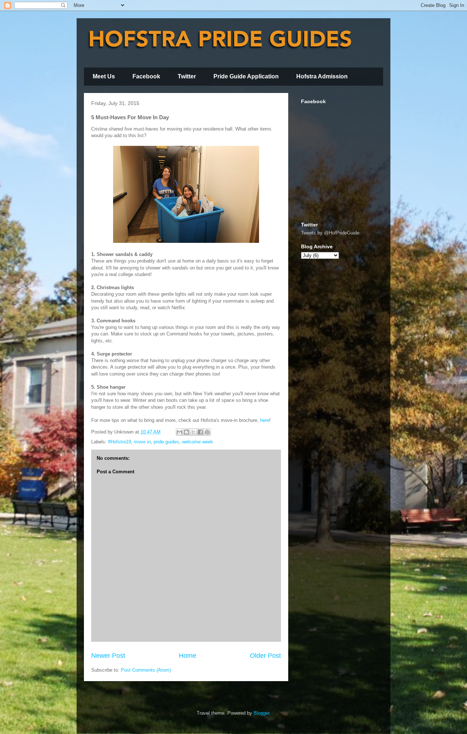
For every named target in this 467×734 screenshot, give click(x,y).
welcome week (197, 441)
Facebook (146, 76)
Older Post (265, 655)
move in (142, 441)
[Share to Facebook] (200, 432)
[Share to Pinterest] (207, 432)
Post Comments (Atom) (146, 670)
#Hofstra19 (119, 441)
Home (187, 655)
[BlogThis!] (186, 432)
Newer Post (108, 655)
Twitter (187, 76)
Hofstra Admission (322, 76)
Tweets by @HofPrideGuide (330, 233)
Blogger (261, 713)
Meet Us (104, 76)
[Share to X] (193, 432)
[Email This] (179, 432)
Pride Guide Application (246, 76)
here (264, 420)
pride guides (166, 441)
